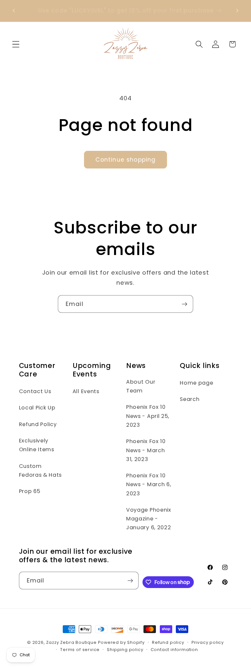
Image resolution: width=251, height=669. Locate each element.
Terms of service (80, 649)
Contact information (174, 649)
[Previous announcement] (14, 11)
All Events (86, 391)
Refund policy (168, 642)
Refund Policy (38, 424)
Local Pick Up (37, 407)
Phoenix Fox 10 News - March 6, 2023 (148, 484)
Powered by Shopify (121, 642)
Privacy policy (208, 642)
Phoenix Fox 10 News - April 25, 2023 (147, 416)
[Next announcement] (237, 11)
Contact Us (35, 391)
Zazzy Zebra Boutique (71, 642)
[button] (16, 44)
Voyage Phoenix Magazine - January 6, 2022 (148, 519)
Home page (196, 383)
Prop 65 (30, 491)
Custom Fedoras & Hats (40, 470)
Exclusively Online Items (36, 445)
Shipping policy (125, 649)
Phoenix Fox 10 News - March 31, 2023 (146, 450)
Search (189, 399)
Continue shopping (125, 160)
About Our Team (140, 386)
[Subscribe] (184, 304)
